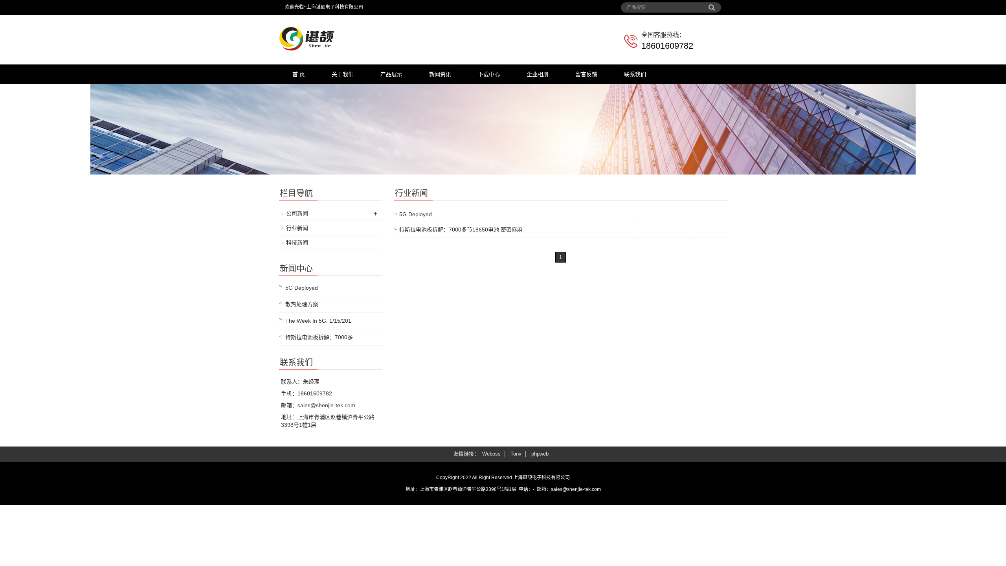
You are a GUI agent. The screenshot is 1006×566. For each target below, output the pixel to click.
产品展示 (391, 74)
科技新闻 (297, 242)
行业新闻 (297, 228)
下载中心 (489, 74)
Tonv (515, 454)
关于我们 (343, 74)
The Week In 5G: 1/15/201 (318, 321)
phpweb (540, 454)
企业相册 (538, 74)
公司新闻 (297, 213)
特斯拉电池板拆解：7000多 (319, 337)
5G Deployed (415, 214)
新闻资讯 (440, 74)
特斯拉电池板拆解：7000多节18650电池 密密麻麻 (461, 229)
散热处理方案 (301, 304)
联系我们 (635, 74)
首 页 (298, 74)
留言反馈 (586, 74)
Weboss (491, 454)
